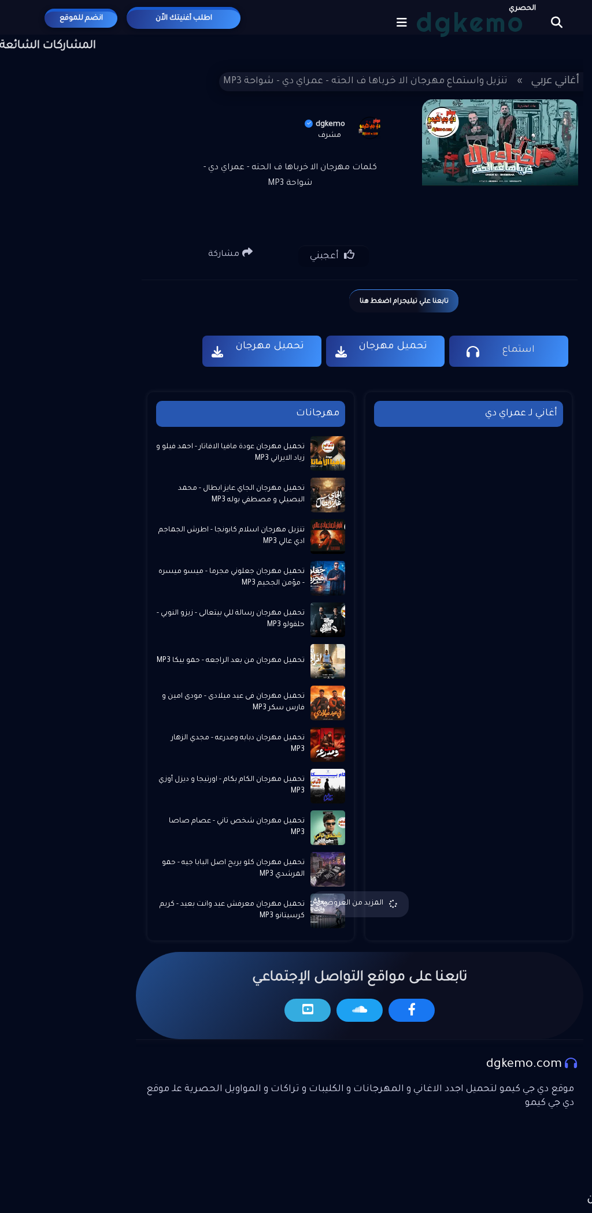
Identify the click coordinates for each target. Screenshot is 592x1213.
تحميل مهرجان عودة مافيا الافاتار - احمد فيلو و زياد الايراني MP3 (230, 453)
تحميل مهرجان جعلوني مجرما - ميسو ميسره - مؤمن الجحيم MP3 (231, 577)
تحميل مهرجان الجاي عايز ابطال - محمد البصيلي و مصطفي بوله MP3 (241, 494)
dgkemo (330, 124)
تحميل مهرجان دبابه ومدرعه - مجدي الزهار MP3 (238, 744)
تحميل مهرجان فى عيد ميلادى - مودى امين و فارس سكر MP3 (233, 702)
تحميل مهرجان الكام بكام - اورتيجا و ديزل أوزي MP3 (231, 785)
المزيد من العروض (353, 903)
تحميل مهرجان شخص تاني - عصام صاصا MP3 (237, 827)
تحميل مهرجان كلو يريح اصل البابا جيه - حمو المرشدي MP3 (233, 869)
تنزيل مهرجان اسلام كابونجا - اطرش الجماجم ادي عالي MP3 (231, 536)
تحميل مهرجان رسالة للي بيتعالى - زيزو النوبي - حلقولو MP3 (231, 619)
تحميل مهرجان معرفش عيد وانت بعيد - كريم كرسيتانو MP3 (232, 910)
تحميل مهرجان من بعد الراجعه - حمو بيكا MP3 (231, 661)
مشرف (329, 136)
